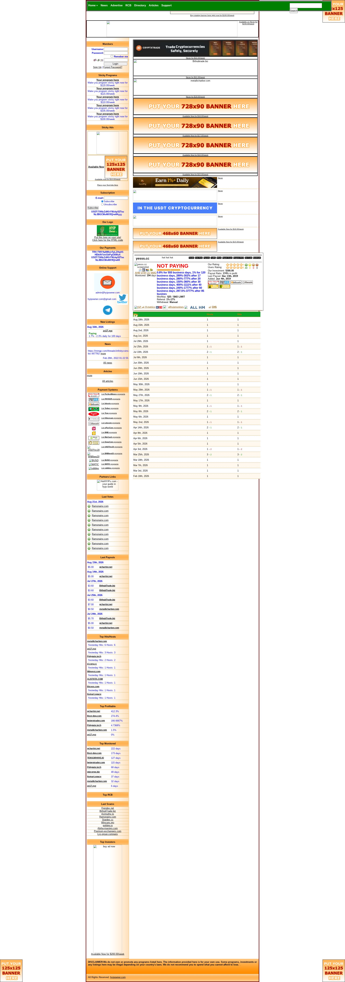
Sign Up (97, 67)
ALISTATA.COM (95, 679)
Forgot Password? (112, 67)
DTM (143, 272)
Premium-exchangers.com (107, 831)
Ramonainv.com (100, 506)
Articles (153, 5)
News (104, 5)
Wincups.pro (107, 822)
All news (107, 362)
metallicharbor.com (109, 609)
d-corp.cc (92, 664)
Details (191, 258)
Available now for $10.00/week (107, 179)
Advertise (117, 5)
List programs (113, 394)
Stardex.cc (107, 819)
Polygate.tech (94, 656)
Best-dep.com (94, 716)
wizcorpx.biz (93, 772)
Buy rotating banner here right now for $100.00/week (212, 15)
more (103, 353)
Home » (93, 5)
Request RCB (238, 258)
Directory (140, 5)
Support (166, 5)
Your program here (107, 79)
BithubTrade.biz (107, 585)
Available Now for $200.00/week (107, 954)
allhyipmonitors (176, 307)
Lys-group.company (107, 834)
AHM (137, 272)
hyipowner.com (118, 977)
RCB (128, 5)
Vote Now (199, 258)
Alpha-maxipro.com (108, 828)
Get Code (248, 258)
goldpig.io (108, 825)
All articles (107, 381)
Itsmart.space (94, 694)
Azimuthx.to (107, 814)
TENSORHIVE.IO (95, 758)
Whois (219, 258)
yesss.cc (142, 258)
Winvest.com (93, 671)
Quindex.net (107, 808)
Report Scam (227, 258)
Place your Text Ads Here (107, 185)
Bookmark (257, 258)
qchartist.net (105, 567)
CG (148, 272)
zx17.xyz (107, 330)
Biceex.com (93, 686)
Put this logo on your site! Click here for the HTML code (107, 238)
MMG (154, 272)
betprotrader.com (96, 720)
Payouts (207, 258)
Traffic (213, 258)
